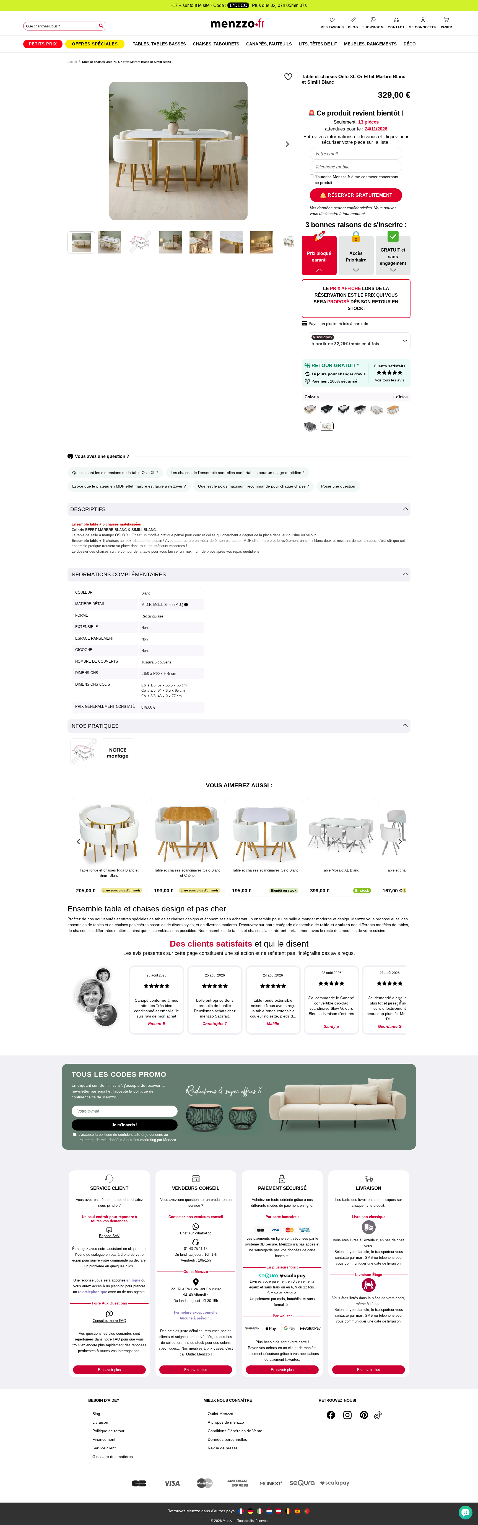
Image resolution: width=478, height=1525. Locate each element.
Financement (103, 1439)
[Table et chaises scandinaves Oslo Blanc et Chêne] (187, 833)
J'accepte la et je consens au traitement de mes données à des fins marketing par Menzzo (127, 1137)
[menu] (239, 44)
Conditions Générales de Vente (235, 1431)
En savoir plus (109, 1370)
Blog (96, 1413)
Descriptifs (88, 509)
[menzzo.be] (288, 1511)
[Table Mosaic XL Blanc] (340, 833)
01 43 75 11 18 (195, 1249)
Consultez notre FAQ (109, 1321)
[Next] (286, 144)
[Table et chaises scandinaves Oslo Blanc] (265, 833)
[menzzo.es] (297, 1511)
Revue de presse (223, 1448)
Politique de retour (108, 1431)
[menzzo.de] (250, 1511)
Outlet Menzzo (220, 1413)
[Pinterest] (364, 1415)
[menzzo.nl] (269, 1511)
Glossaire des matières (112, 1456)
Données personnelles (227, 1439)
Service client (104, 1448)
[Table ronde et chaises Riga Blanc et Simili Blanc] (109, 833)
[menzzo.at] (278, 1511)
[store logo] (239, 25)
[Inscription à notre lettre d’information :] (125, 1111)
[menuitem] (43, 44)
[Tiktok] (378, 1415)
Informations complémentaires (118, 574)
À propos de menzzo (226, 1422)
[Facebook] (331, 1415)
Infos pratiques (94, 726)
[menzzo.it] (260, 1511)
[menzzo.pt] (307, 1511)
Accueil (72, 61)
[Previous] (78, 841)
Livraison (100, 1422)
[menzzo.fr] (241, 1511)
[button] (288, 76)
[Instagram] (347, 1415)
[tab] (239, 509)
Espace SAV (109, 1236)
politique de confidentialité (119, 1134)
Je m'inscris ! (124, 1124)
